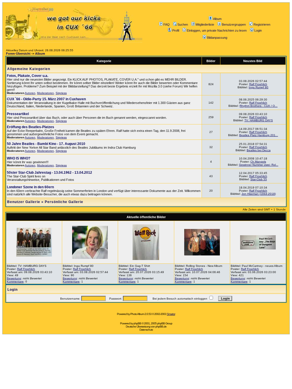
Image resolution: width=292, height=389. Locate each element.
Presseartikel (18, 114)
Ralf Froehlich (258, 84)
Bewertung (14, 278)
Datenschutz (146, 329)
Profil (175, 30)
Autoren (30, 93)
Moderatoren (45, 93)
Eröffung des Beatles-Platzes (30, 127)
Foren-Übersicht (18, 53)
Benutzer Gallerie (23, 202)
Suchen (182, 24)
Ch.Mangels (258, 161)
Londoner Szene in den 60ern (30, 187)
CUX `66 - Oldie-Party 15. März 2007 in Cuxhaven (46, 99)
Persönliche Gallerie (64, 202)
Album (217, 19)
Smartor (171, 314)
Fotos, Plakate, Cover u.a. (27, 76)
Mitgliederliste (205, 24)
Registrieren (262, 24)
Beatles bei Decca (259, 150)
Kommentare (15, 281)
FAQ (166, 24)
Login (258, 30)
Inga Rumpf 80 (258, 87)
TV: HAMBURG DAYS (258, 120)
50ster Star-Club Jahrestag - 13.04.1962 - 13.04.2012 (49, 173)
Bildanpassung (217, 37)
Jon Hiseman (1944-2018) (259, 193)
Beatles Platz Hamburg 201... (258, 135)
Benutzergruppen (234, 24)
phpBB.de (161, 326)
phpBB (137, 323)
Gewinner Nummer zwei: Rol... (258, 164)
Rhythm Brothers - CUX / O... (258, 105)
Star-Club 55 (258, 179)
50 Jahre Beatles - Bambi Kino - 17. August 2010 (46, 144)
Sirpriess (61, 93)
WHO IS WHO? (18, 158)
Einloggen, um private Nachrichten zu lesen (217, 30)
